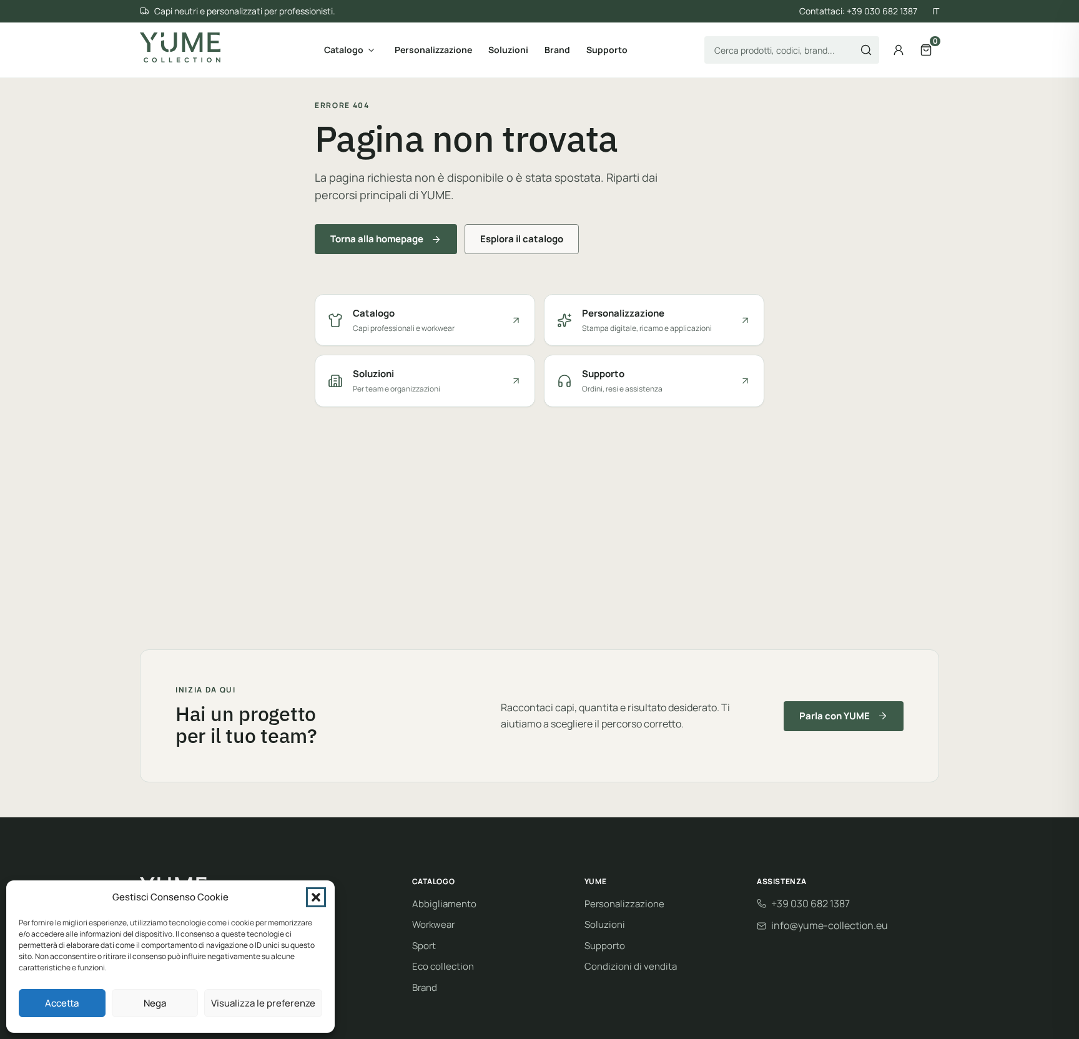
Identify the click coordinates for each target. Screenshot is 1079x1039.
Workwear (433, 924)
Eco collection (443, 966)
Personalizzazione (433, 50)
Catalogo (343, 50)
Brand (557, 50)
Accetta (62, 1003)
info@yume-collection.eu (829, 925)
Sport (424, 945)
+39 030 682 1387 (810, 903)
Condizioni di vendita (630, 966)
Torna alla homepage (376, 238)
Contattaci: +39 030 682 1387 (858, 11)
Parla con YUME (834, 715)
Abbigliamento (444, 903)
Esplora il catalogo (521, 238)
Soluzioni (508, 50)
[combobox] (791, 50)
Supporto (607, 50)
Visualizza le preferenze (263, 1003)
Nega (155, 1003)
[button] (316, 897)
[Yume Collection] (180, 47)
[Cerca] (866, 50)
